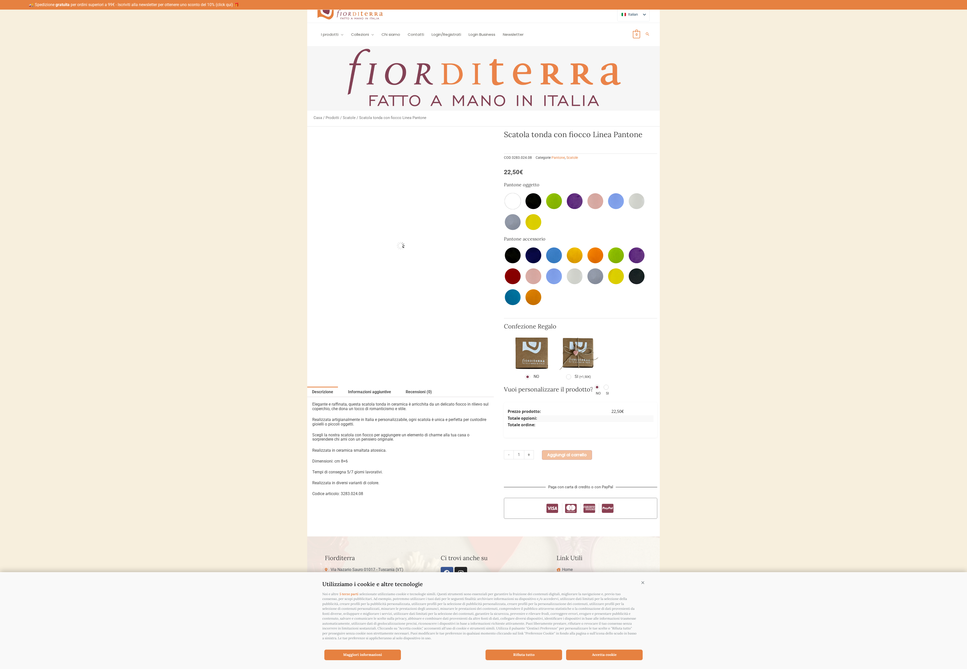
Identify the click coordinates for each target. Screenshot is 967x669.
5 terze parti (348, 594)
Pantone (558, 158)
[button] (643, 583)
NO (536, 376)
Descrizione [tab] (322, 391)
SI (583, 376)
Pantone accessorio (524, 239)
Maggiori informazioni (362, 654)
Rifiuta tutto (524, 654)
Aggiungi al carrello (567, 455)
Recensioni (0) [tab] (419, 391)
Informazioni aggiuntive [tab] (369, 391)
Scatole (349, 117)
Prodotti (332, 117)
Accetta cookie (604, 654)
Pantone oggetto (521, 185)
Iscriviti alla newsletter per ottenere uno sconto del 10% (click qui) (141, 4)
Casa (318, 117)
